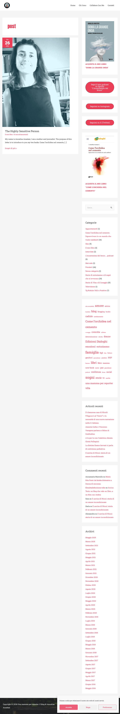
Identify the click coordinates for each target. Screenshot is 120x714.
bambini (87, 312)
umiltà (108, 378)
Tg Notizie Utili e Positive (96, 290)
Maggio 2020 (90, 601)
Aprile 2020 (90, 605)
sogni (89, 377)
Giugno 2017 (90, 668)
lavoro (87, 363)
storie (99, 377)
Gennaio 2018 (90, 652)
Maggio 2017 (90, 672)
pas (101, 367)
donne (107, 336)
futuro (109, 353)
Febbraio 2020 (91, 613)
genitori (88, 357)
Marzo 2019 (90, 625)
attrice (107, 306)
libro (100, 363)
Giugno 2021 (90, 553)
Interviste (89, 251)
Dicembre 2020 (91, 577)
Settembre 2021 (91, 545)
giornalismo (97, 358)
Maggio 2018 (90, 644)
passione (108, 368)
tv (104, 377)
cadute (89, 316)
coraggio (87, 332)
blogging (101, 311)
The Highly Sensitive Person (22, 131)
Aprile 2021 (90, 561)
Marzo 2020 (90, 609)
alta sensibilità (89, 306)
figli (101, 353)
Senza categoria (91, 271)
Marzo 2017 (90, 680)
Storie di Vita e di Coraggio (96, 282)
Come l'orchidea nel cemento (98, 324)
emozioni (90, 346)
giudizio (104, 358)
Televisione (90, 286)
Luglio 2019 (90, 621)
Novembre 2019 (91, 617)
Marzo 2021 (90, 565)
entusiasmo (103, 346)
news (97, 368)
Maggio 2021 (90, 557)
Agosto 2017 (90, 664)
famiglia (92, 352)
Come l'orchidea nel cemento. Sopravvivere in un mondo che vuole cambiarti (98, 236)
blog (94, 311)
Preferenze (107, 707)
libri (94, 363)
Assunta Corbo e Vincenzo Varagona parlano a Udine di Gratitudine (97, 430)
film (105, 353)
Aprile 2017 (90, 676)
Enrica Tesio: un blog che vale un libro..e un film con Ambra (99, 491)
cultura (103, 332)
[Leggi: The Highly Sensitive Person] (36, 82)
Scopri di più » (11, 148)
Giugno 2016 (90, 684)
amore (99, 306)
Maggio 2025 (90, 537)
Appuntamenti (91, 229)
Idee (87, 244)
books (108, 312)
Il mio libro (9, 134)
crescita (96, 331)
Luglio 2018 (90, 636)
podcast (87, 372)
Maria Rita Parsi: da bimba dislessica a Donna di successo (98, 480)
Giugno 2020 (90, 597)
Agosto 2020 (90, 589)
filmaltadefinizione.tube (95, 487)
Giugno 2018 (90, 640)
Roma (103, 372)
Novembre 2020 (91, 581)
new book (89, 367)
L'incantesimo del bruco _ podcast (99, 255)
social (109, 372)
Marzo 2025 (90, 541)
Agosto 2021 (90, 549)
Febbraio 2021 (90, 569)
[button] (99, 87)
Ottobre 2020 (90, 585)
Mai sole (88, 263)
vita (87, 388)
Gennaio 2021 (90, 573)
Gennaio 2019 (90, 628)
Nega (88, 707)
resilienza (96, 371)
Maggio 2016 (90, 688)
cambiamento (98, 316)
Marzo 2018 (90, 648)
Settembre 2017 (91, 660)
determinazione (91, 337)
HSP (110, 357)
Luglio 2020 (90, 593)
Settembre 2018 (91, 632)
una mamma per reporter (99, 383)
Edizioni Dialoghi (96, 341)
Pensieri (88, 267)
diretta (100, 337)
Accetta (69, 707)
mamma (106, 363)
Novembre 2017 (91, 656)
